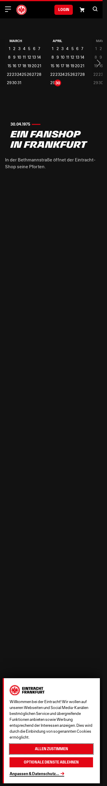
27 (34, 74)
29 (9, 83)
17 (19, 66)
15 (9, 66)
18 (24, 66)
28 (39, 74)
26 (29, 74)
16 (14, 66)
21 (39, 66)
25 (24, 74)
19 (29, 66)
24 (19, 74)
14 (39, 57)
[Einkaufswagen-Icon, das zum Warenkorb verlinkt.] (82, 9)
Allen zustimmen (51, 749)
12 (29, 57)
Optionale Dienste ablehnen (51, 762)
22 (9, 74)
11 (24, 57)
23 (14, 74)
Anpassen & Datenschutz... (34, 773)
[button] (95, 9)
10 (19, 57)
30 (14, 83)
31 (19, 83)
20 (34, 66)
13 (34, 57)
